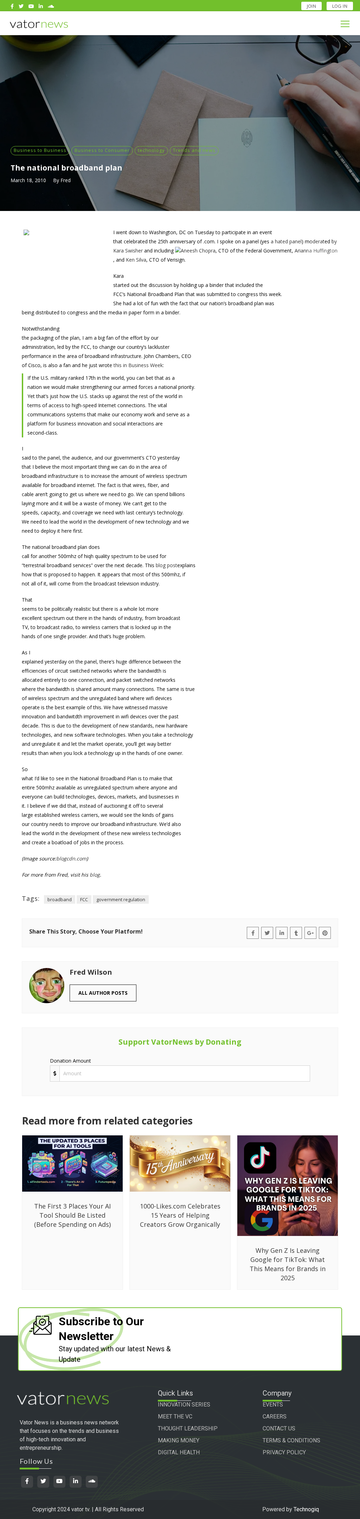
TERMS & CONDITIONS (291, 1440)
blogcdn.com (71, 858)
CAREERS (275, 1416)
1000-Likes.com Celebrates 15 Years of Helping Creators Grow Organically (180, 1215)
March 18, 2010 (28, 180)
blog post (166, 565)
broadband (59, 899)
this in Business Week (138, 365)
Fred (65, 180)
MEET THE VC (175, 1416)
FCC (84, 899)
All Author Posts (103, 992)
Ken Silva (136, 259)
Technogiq (306, 1509)
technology (151, 150)
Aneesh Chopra (198, 250)
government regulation (120, 899)
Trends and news (194, 150)
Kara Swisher (128, 250)
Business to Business (40, 150)
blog (95, 874)
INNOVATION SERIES (184, 1404)
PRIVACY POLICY (284, 1452)
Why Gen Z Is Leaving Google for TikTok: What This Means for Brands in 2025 (288, 1264)
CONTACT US (279, 1428)
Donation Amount (70, 1060)
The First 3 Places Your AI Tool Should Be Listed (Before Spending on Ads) (72, 1215)
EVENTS (273, 1404)
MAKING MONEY (178, 1440)
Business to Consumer (102, 150)
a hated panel (286, 241)
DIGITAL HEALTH (179, 1452)
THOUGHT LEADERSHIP (188, 1428)
